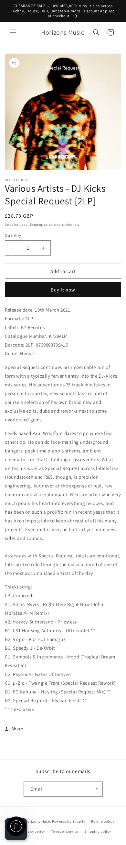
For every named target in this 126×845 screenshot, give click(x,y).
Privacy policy (33, 831)
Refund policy (102, 821)
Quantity (13, 235)
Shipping (36, 225)
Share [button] (17, 729)
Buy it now (63, 290)
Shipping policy (97, 831)
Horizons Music (38, 821)
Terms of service (64, 831)
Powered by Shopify (68, 821)
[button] (13, 32)
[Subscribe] (95, 789)
